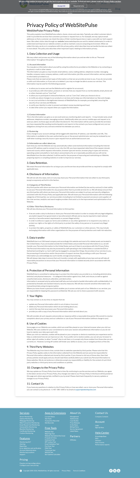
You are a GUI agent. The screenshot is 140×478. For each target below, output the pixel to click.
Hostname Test (50, 440)
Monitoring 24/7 (25, 442)
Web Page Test (50, 434)
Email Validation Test (52, 444)
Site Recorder (49, 423)
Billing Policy (74, 427)
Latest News (74, 431)
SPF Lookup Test (50, 442)
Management (74, 416)
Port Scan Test (49, 446)
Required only (79, 6)
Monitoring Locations (27, 452)
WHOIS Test (49, 452)
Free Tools (51, 427)
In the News (74, 425)
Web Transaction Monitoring (29, 423)
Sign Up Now (99, 427)
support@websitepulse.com (85, 389)
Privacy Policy (66, 471)
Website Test (49, 432)
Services (24, 412)
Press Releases (75, 423)
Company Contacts (101, 416)
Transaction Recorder (52, 421)
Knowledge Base (100, 436)
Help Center (102, 432)
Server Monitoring (26, 416)
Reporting (23, 446)
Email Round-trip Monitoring (29, 425)
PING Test (48, 448)
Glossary (98, 440)
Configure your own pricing (29, 465)
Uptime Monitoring (26, 419)
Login (97, 425)
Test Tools (48, 419)
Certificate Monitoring (27, 431)
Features (25, 438)
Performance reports (102, 445)
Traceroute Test (50, 450)
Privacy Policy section (112, 1)
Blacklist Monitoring (27, 429)
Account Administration (28, 450)
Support (22, 454)
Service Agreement (76, 429)
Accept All (61, 6)
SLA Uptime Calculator (52, 454)
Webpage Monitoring (27, 421)
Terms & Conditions (79, 471)
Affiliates (73, 440)
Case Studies (74, 421)
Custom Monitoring (26, 433)
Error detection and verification (30, 448)
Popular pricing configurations (30, 463)
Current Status (50, 416)
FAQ (96, 438)
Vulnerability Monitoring (28, 427)
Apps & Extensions (55, 412)
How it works (99, 442)
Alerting (22, 444)
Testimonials (74, 419)
